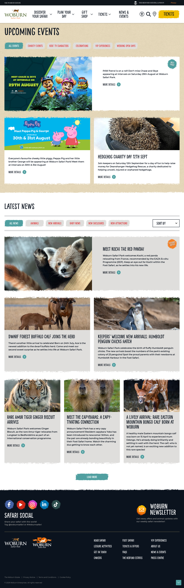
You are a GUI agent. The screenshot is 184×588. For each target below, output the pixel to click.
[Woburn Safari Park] (15, 14)
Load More (92, 476)
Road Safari (100, 540)
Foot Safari (128, 540)
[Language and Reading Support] (142, 14)
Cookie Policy (65, 577)
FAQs (124, 552)
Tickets (169, 13)
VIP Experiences (159, 540)
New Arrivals (54, 223)
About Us (155, 546)
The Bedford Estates (132, 557)
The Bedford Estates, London (151, 3)
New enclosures (96, 223)
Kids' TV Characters (59, 45)
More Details (109, 84)
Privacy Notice (29, 577)
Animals (35, 223)
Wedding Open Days (126, 45)
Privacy (173, 3)
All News (14, 223)
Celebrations (82, 45)
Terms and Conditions (47, 577)
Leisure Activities (103, 546)
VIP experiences (103, 45)
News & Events (158, 552)
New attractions (119, 223)
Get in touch (100, 552)
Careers (98, 557)
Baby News (75, 223)
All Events (14, 45)
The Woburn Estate (12, 3)
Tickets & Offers (130, 546)
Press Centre (157, 557)
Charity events (35, 45)
